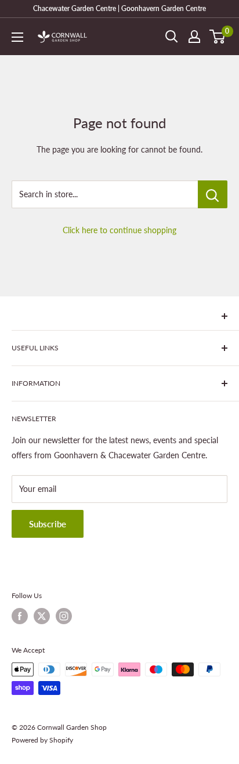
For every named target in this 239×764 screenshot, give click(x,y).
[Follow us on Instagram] (64, 616)
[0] (218, 37)
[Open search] (171, 36)
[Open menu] (17, 37)
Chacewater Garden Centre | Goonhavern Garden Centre (119, 8)
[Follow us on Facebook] (20, 616)
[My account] (194, 36)
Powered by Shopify (42, 740)
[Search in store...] (212, 194)
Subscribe (47, 524)
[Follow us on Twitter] (42, 616)
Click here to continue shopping (119, 230)
